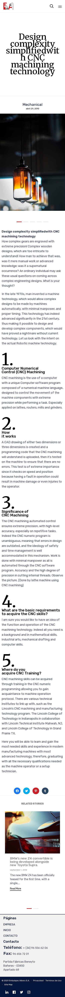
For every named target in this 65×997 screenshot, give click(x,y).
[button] (15, 889)
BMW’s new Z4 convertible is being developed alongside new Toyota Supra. (31, 861)
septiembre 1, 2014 (18, 870)
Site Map (8, 984)
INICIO (7, 930)
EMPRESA (9, 924)
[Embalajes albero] (8, 6)
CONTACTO (10, 935)
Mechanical (32, 104)
